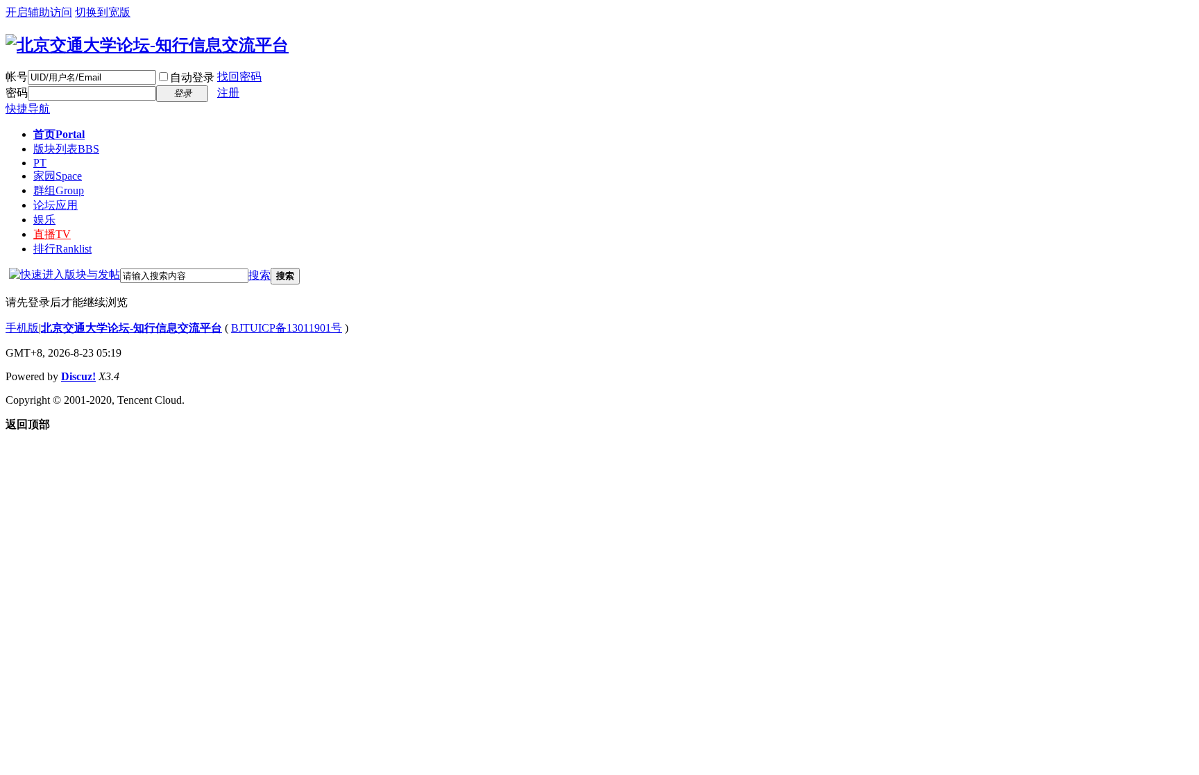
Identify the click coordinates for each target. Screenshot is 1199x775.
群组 (58, 190)
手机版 (22, 328)
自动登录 (192, 77)
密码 (17, 93)
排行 (62, 249)
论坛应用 (55, 205)
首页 (59, 134)
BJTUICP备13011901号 (286, 328)
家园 (57, 176)
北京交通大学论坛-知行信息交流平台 (131, 328)
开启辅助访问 (39, 12)
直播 (52, 234)
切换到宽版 (102, 12)
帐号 (17, 77)
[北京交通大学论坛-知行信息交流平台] (147, 45)
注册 (228, 93)
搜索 (259, 275)
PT (39, 163)
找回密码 (239, 77)
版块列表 (66, 149)
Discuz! (78, 376)
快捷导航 (28, 108)
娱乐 (44, 219)
